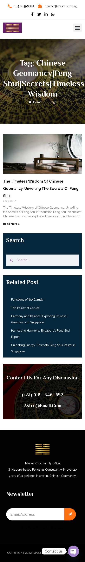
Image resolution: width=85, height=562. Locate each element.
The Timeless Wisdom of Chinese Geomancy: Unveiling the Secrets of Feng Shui (41, 188)
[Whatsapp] (53, 14)
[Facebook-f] (32, 14)
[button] (77, 28)
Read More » (11, 223)
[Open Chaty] (73, 551)
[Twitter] (39, 14)
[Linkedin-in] (46, 14)
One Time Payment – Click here (42, 527)
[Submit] (70, 514)
